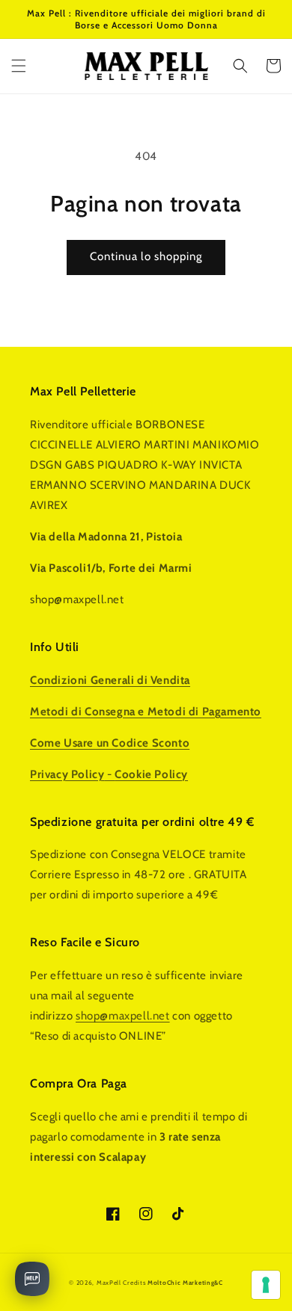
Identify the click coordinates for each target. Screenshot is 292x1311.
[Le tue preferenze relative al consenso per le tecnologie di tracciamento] (266, 1285)
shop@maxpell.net (123, 1015)
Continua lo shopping (146, 256)
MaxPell (109, 1282)
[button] (18, 65)
